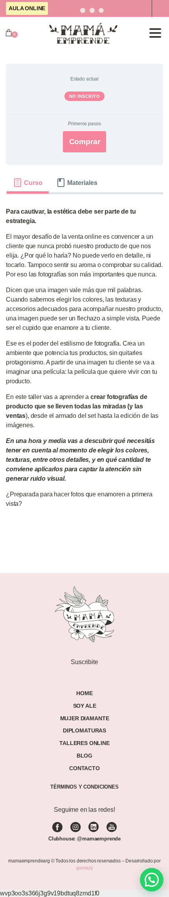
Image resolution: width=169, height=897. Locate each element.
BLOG (84, 755)
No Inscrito (84, 96)
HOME (84, 693)
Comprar (84, 141)
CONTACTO (84, 768)
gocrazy (84, 868)
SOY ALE (84, 706)
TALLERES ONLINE (84, 743)
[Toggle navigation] (155, 33)
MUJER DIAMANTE (84, 718)
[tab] (28, 182)
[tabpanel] (84, 360)
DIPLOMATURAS (84, 730)
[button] (151, 880)
